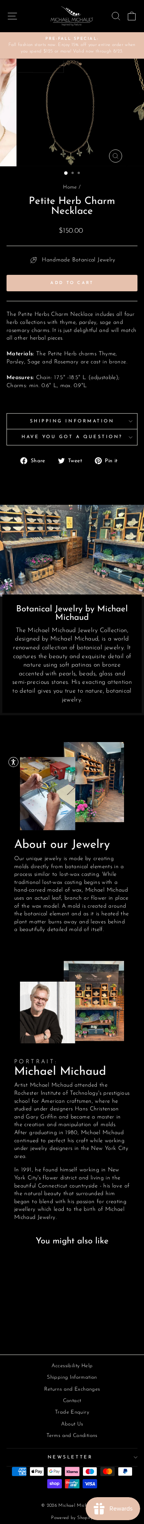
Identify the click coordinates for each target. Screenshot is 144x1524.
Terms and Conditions (71, 1435)
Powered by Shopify (72, 1518)
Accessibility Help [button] (72, 1365)
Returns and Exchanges (72, 1389)
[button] (13, 762)
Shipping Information (72, 421)
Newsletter (70, 1457)
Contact (72, 1400)
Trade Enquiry (72, 1412)
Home (70, 187)
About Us (72, 1424)
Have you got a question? (72, 437)
